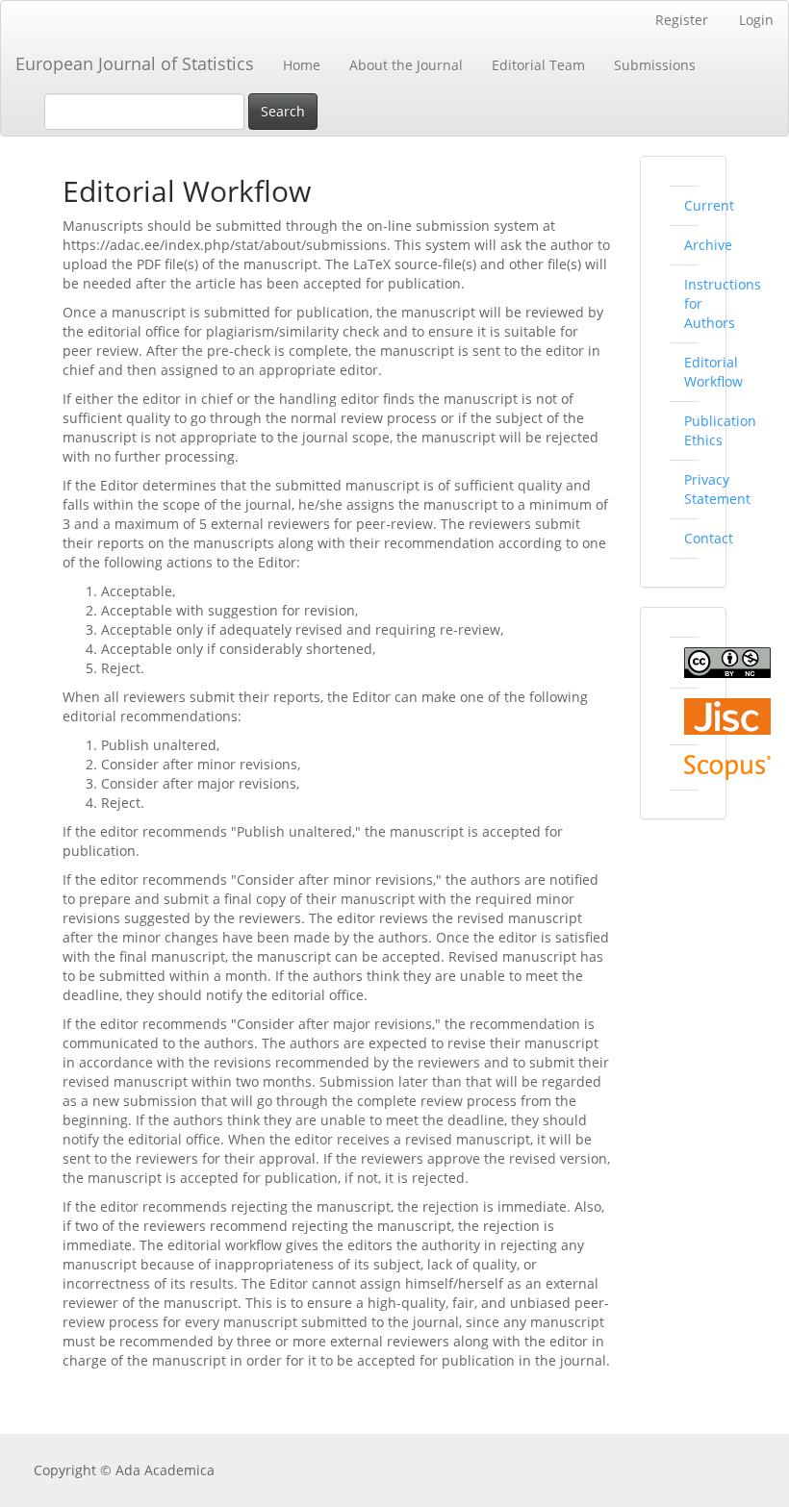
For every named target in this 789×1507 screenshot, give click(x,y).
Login (756, 20)
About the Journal (406, 65)
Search (283, 111)
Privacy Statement (717, 489)
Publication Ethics (720, 430)
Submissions (655, 65)
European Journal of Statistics (134, 63)
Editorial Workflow (713, 371)
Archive (708, 245)
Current (709, 205)
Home (301, 65)
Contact (708, 538)
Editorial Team (538, 65)
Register (681, 20)
